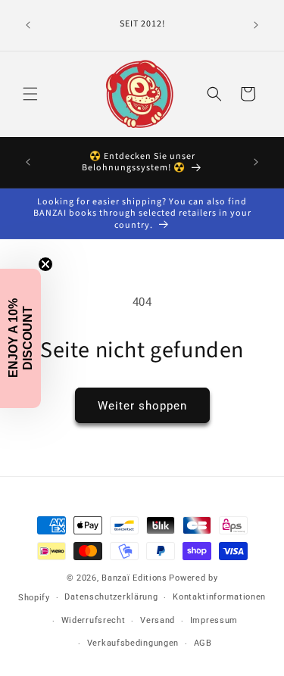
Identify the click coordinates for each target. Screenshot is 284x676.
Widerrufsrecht (93, 620)
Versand (157, 620)
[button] (30, 94)
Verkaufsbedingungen (133, 643)
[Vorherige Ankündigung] (28, 25)
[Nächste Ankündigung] (256, 25)
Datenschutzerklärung (111, 597)
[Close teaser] (45, 264)
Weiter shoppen (142, 406)
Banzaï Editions (134, 578)
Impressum (214, 620)
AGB (203, 643)
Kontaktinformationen (219, 597)
